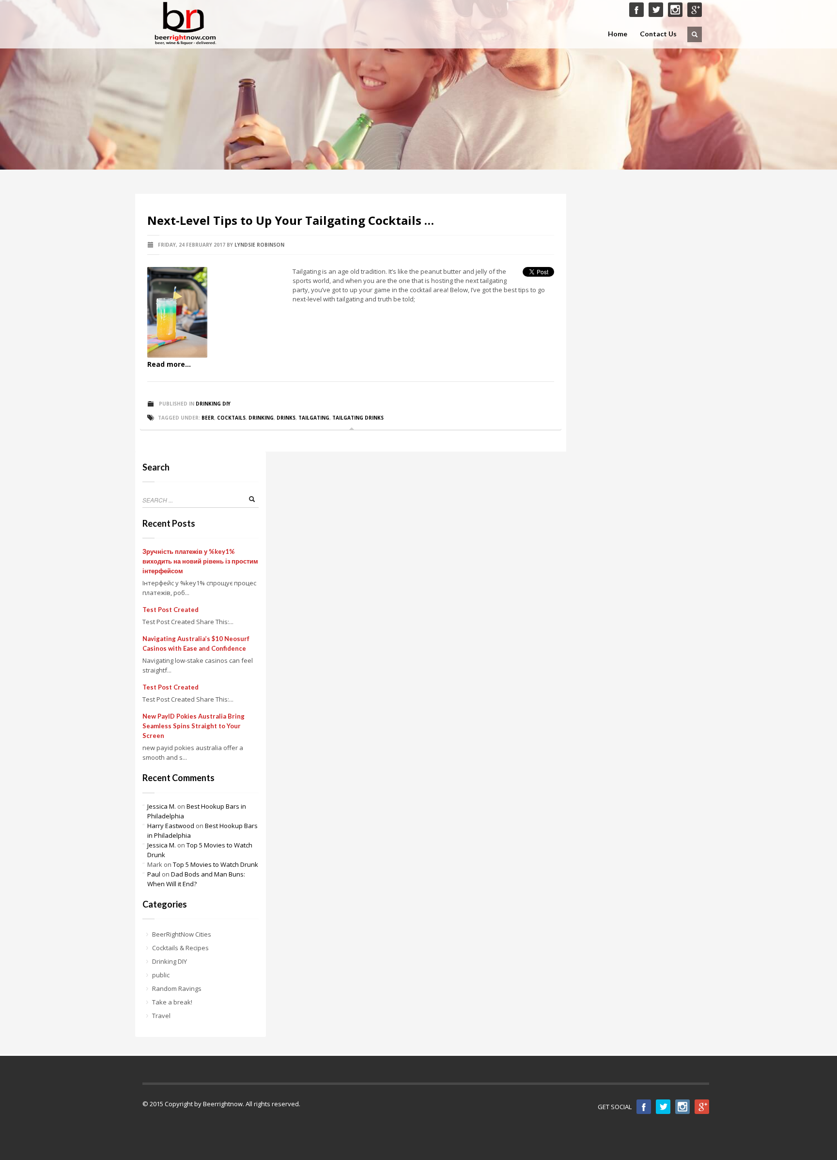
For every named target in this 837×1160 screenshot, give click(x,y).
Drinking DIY (213, 403)
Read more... (169, 364)
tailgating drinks (358, 417)
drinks (286, 417)
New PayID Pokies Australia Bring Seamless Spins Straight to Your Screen (193, 725)
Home (617, 34)
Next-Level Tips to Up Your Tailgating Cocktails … (290, 220)
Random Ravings (177, 988)
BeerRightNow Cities (181, 934)
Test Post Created (170, 609)
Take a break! (172, 1002)
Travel (161, 1015)
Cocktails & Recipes (180, 947)
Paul (153, 874)
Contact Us (658, 34)
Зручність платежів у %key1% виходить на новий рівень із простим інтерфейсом (200, 561)
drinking (261, 417)
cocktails (231, 417)
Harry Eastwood (170, 825)
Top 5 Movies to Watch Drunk (215, 864)
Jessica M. (161, 806)
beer (208, 417)
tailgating (313, 417)
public (161, 975)
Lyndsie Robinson (259, 244)
